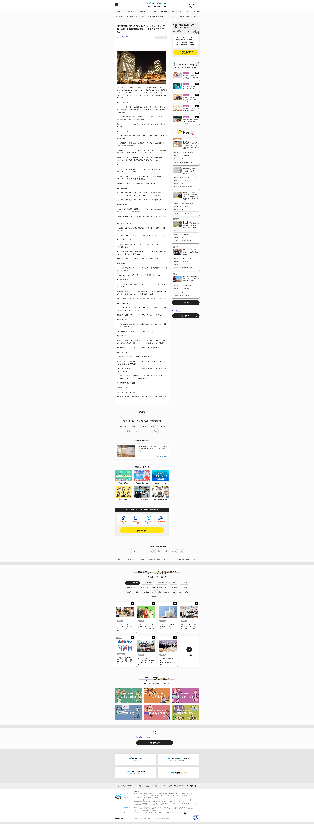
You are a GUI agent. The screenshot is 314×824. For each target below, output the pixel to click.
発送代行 (154, 812)
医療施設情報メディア (166, 803)
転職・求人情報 (168, 793)
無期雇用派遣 (190, 808)
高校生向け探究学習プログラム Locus (150, 797)
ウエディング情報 (156, 801)
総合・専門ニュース (148, 799)
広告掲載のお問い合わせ (155, 786)
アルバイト (193, 793)
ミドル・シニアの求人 (142, 795)
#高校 (165, 551)
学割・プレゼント (176, 11)
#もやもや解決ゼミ (184, 592)
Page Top (192, 786)
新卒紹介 (160, 807)
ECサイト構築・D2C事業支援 (140, 803)
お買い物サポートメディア (178, 803)
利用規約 (124, 786)
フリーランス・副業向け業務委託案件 (172, 795)
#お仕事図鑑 (184, 582)
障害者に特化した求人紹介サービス (156, 795)
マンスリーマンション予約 (190, 803)
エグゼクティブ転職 (177, 807)
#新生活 (158, 551)
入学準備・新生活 (140, 16)
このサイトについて (119, 786)
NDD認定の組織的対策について (179, 786)
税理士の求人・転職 (138, 808)
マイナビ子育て (182, 801)
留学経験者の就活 (143, 793)
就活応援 (153, 11)
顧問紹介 (145, 808)
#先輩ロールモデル (132, 587)
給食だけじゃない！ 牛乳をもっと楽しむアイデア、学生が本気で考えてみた (188, 626)
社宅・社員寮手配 (170, 812)
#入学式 (134, 551)
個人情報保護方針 (165, 818)
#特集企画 (184, 587)
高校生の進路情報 (137, 797)
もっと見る (186, 302)
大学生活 (130, 11)
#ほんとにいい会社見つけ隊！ (160, 587)
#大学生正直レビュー (148, 592)
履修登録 (129, 431)
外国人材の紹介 (153, 810)
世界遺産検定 (164, 801)
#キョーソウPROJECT (132, 582)
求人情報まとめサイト (138, 799)
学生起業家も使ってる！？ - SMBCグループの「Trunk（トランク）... (190, 99)
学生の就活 (136, 793)
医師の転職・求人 (175, 808)
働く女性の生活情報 (138, 801)
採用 (153, 818)
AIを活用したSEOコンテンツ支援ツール (142, 804)
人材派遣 (135, 807)
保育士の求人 (183, 808)
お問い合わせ (135, 786)
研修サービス (136, 812)
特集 (188, 11)
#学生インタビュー (157, 596)
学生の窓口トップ (119, 16)
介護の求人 (136, 810)
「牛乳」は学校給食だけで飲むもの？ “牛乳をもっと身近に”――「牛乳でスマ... (167, 626)
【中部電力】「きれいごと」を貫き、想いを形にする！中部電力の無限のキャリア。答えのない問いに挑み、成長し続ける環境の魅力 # (191, 145)
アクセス (140, 818)
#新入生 (150, 551)
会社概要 (135, 818)
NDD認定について (169, 786)
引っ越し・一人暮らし (148, 426)
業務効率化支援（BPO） (146, 812)
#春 (181, 551)
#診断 (137, 592)
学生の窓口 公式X (186, 316)
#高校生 (174, 551)
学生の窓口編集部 (124, 36)
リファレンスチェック (180, 812)
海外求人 (175, 793)
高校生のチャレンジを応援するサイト (161, 799)
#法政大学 (140, 451)
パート (135, 795)
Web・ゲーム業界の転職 (144, 807)
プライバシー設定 (163, 786)
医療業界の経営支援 (144, 810)
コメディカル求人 (166, 808)
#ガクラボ (173, 582)
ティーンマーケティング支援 (177, 799)
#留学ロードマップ (162, 582)
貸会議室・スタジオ (162, 812)
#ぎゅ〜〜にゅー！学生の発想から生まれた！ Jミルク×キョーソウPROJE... (146, 626)
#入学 (142, 551)
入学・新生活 (130, 16)
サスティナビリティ (147, 818)
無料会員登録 (142, 530)
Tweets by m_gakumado (179, 311)
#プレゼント (144, 587)
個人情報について (129, 786)
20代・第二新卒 (153, 807)
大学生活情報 (187, 799)
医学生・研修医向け (160, 793)
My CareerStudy (150, 803)
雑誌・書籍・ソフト (147, 801)
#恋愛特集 (174, 587)
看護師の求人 (158, 808)
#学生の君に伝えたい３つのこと (166, 592)
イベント (196, 11)
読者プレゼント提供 (148, 786)
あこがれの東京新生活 (151, 431)
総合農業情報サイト (173, 801)
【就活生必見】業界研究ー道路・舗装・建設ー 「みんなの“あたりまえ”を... (190, 77)
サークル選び (162, 426)
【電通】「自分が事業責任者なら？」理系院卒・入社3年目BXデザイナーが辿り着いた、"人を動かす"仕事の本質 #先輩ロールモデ (191, 196)
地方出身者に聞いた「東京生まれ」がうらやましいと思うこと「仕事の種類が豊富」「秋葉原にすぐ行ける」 (172, 16)
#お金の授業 (128, 592)
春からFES (138, 431)
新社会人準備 (164, 11)
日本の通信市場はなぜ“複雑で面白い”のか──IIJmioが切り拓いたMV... (190, 121)
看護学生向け (151, 793)
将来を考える (141, 11)
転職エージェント (167, 807)
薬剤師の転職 (151, 808)
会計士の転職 (185, 807)
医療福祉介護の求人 (186, 795)
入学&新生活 (118, 11)
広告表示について (140, 786)
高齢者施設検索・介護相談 (157, 804)
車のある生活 (135, 426)
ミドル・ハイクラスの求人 (184, 793)
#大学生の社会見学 (148, 582)
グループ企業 (158, 818)
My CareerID (158, 803)
